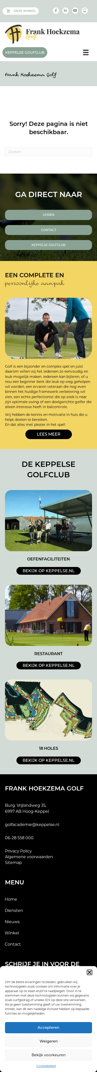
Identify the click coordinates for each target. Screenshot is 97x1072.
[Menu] (86, 52)
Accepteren (48, 1027)
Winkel (12, 933)
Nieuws (12, 921)
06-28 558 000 (19, 837)
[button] (89, 972)
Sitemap (13, 862)
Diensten (14, 910)
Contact (13, 944)
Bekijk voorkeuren (49, 1055)
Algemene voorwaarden (29, 856)
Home (11, 899)
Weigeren (49, 1041)
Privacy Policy (18, 851)
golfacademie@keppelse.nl (32, 824)
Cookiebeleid (46, 1066)
